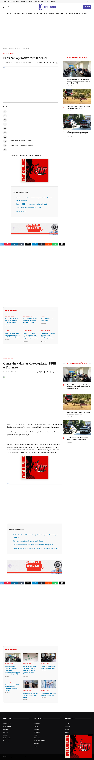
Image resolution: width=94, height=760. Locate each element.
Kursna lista (24, 1)
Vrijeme (84, 13)
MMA (35, 747)
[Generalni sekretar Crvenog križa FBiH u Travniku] (30, 394)
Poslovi (24, 13)
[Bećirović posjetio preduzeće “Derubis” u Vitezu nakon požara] (31, 684)
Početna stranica (7, 48)
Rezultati (77, 13)
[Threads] (5, 149)
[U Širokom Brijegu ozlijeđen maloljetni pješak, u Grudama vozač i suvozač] (77, 122)
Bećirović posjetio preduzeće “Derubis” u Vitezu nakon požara (30, 695)
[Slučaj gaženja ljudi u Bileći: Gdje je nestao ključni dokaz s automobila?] (77, 96)
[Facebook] (5, 111)
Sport (36, 13)
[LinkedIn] (5, 133)
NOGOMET (37, 723)
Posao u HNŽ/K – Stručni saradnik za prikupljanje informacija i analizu (12, 320)
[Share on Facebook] (44, 62)
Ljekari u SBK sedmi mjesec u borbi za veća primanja (48, 694)
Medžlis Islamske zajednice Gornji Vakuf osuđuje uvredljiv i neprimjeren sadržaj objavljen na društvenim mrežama (30, 670)
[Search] (90, 1)
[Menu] (3, 7)
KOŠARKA (37, 729)
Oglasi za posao (16, 1)
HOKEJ (36, 735)
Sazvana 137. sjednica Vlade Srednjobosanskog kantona (48, 667)
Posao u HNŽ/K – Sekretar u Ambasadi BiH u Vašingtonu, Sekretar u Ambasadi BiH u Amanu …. (48, 336)
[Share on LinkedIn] (53, 62)
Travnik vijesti (9, 663)
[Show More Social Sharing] (57, 62)
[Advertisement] (47, 32)
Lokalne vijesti (7, 1)
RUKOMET (37, 732)
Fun (66, 13)
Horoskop (37, 1)
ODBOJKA (37, 738)
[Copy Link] (50, 62)
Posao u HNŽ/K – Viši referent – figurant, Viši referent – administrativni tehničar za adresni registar (30, 336)
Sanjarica (31, 1)
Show (71, 13)
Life (41, 13)
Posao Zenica (53, 1)
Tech (45, 13)
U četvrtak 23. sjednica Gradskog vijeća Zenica (28, 541)
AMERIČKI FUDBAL (40, 741)
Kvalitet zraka (44, 1)
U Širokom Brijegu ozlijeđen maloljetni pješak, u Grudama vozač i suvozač (77, 133)
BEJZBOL (36, 744)
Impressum (67, 726)
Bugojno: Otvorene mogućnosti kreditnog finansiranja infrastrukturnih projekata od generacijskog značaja (78, 81)
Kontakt (87, 7)
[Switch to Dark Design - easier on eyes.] (88, 1)
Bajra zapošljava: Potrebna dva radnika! (29, 207)
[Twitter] (5, 116)
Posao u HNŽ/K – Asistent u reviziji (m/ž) (48, 320)
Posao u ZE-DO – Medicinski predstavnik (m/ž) (31, 204)
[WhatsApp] (5, 145)
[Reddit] (5, 137)
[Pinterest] (5, 120)
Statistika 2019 (21, 211)
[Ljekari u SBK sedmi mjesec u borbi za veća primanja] (48, 684)
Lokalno (16, 13)
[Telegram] (5, 141)
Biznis (30, 13)
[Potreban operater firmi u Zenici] (30, 84)
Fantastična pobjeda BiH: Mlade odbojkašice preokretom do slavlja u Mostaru (12, 687)
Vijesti (9, 13)
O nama (67, 723)
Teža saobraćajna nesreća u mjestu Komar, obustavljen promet (33, 545)
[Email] (5, 124)
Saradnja (67, 732)
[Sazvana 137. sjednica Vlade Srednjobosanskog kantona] (48, 657)
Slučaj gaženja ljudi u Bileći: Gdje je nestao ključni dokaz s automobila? (78, 107)
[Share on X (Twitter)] (47, 62)
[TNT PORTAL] (47, 7)
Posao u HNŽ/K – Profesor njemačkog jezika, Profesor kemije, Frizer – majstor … (12, 335)
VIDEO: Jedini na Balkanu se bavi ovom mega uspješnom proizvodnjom (36, 548)
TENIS (36, 726)
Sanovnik (51, 13)
